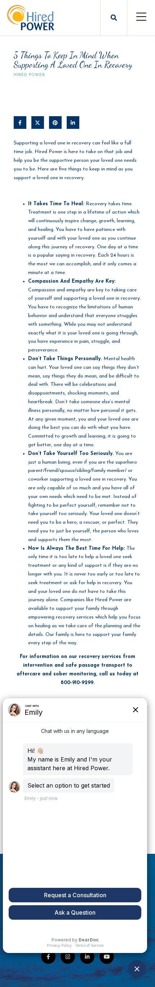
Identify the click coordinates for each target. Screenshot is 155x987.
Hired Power (29, 75)
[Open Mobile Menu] (141, 18)
